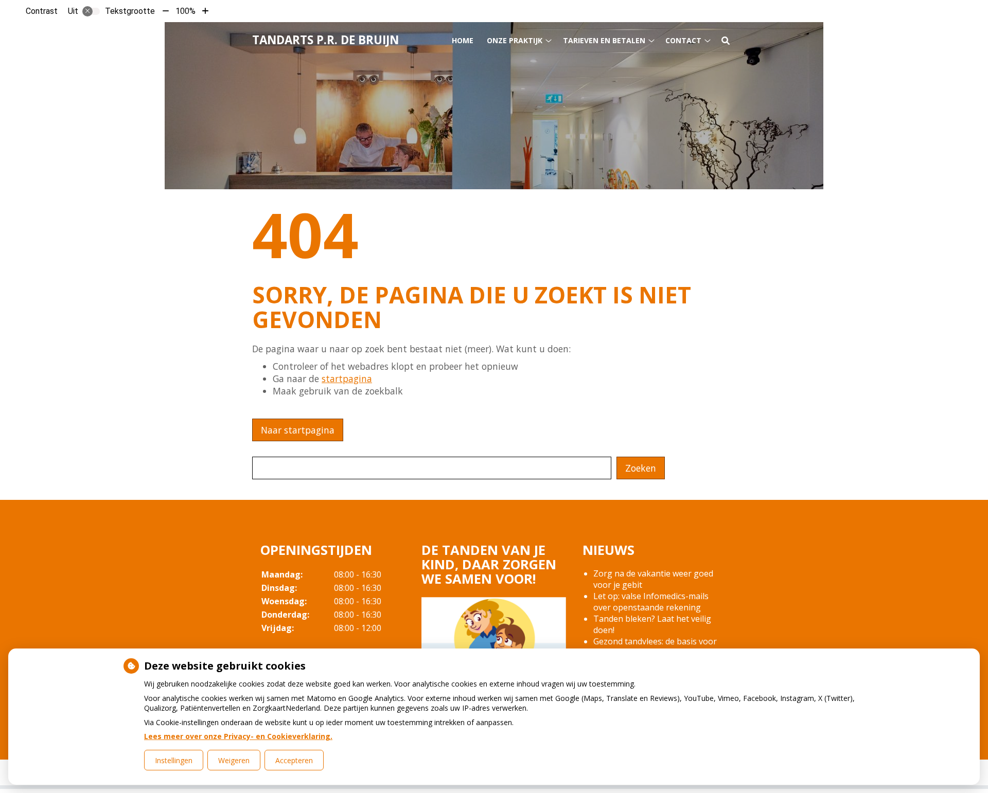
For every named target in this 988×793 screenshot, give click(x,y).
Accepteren (294, 760)
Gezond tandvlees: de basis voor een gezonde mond (655, 647)
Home (462, 40)
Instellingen (173, 760)
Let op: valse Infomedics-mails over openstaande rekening (651, 601)
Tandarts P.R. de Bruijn (325, 40)
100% (185, 11)
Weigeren (234, 760)
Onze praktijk (514, 40)
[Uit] (91, 11)
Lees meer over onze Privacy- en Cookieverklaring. (238, 736)
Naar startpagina (297, 430)
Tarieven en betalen (604, 40)
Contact (683, 40)
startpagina (347, 378)
